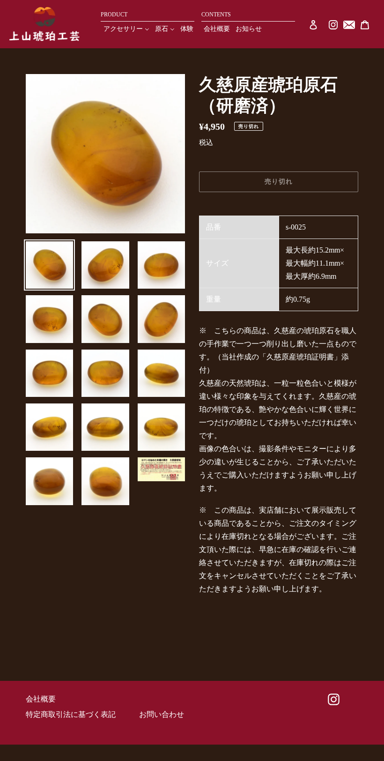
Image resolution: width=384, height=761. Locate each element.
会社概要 (41, 699)
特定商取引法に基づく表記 (71, 714)
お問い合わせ (161, 714)
